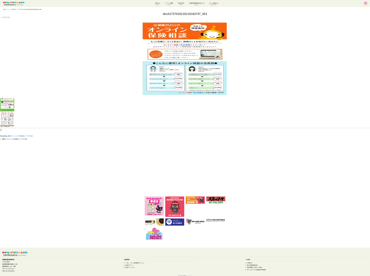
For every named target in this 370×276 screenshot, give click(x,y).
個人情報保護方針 (252, 265)
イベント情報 (169, 3)
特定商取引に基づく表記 (254, 267)
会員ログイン (129, 265)
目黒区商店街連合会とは (196, 3)
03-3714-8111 (10, 269)
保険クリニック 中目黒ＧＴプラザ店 (20, 136)
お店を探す (181, 3)
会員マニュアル (130, 267)
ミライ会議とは (213, 3)
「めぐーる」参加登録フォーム (134, 263)
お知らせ (157, 3)
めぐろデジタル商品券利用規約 (256, 270)
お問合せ (249, 263)
